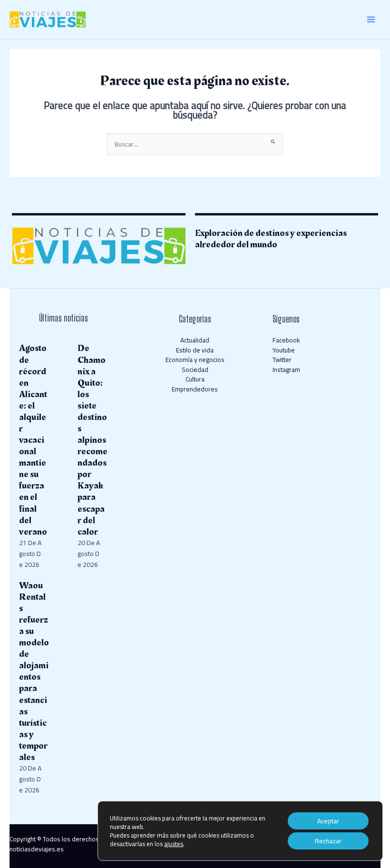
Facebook (286, 340)
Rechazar (328, 841)
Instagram (286, 369)
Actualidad (194, 340)
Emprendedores (195, 389)
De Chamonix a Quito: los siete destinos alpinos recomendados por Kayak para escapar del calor (92, 439)
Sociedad (195, 369)
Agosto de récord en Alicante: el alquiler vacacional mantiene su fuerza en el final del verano (33, 439)
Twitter (282, 359)
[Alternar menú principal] (371, 19)
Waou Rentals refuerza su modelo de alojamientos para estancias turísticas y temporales (34, 671)
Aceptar (328, 821)
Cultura (195, 379)
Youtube (284, 350)
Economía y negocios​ (195, 359)
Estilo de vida (195, 350)
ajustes (173, 843)
